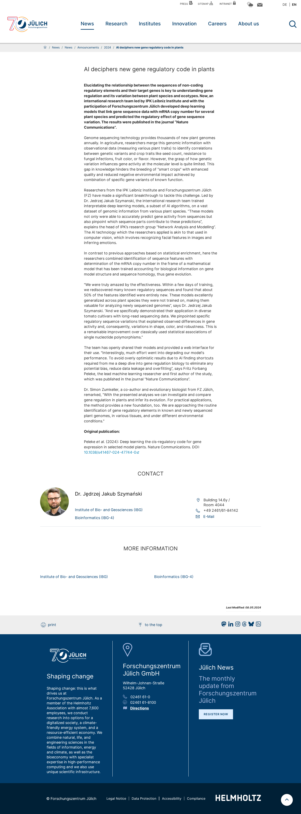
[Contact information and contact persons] (259, 5)
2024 (107, 47)
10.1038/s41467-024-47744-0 (110, 452)
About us (248, 24)
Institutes (150, 24)
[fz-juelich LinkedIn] (229, 625)
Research (116, 24)
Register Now (216, 714)
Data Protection (144, 798)
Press (184, 3)
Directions (139, 708)
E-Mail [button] (208, 516)
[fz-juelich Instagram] (236, 625)
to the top (153, 625)
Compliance (196, 798)
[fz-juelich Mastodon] (223, 625)
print (52, 625)
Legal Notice (116, 798)
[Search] (293, 24)
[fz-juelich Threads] (243, 625)
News (87, 24)
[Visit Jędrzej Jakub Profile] (54, 515)
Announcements (88, 47)
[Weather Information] (250, 6)
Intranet (226, 3)
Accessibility (171, 798)
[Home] (45, 47)
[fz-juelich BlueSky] (250, 625)
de (285, 4)
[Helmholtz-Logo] (238, 799)
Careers (217, 24)
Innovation (184, 24)
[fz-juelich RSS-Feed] (257, 625)
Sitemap (204, 3)
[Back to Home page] (27, 24)
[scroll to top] (287, 800)
